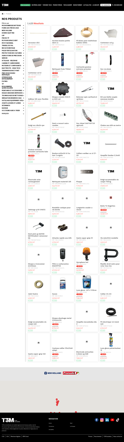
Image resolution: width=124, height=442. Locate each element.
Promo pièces (57, 5)
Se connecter (105, 5)
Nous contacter (117, 436)
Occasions (51, 426)
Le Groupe (96, 5)
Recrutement (98, 436)
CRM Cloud (25, 436)
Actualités (51, 429)
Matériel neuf (36, 5)
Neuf (71, 423)
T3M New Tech (47, 5)
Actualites (87, 5)
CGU (7, 436)
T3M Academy (67, 5)
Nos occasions (25, 5)
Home (50, 423)
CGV (3, 436)
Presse (90, 436)
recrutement (77, 5)
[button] (57, 405)
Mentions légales (16, 436)
